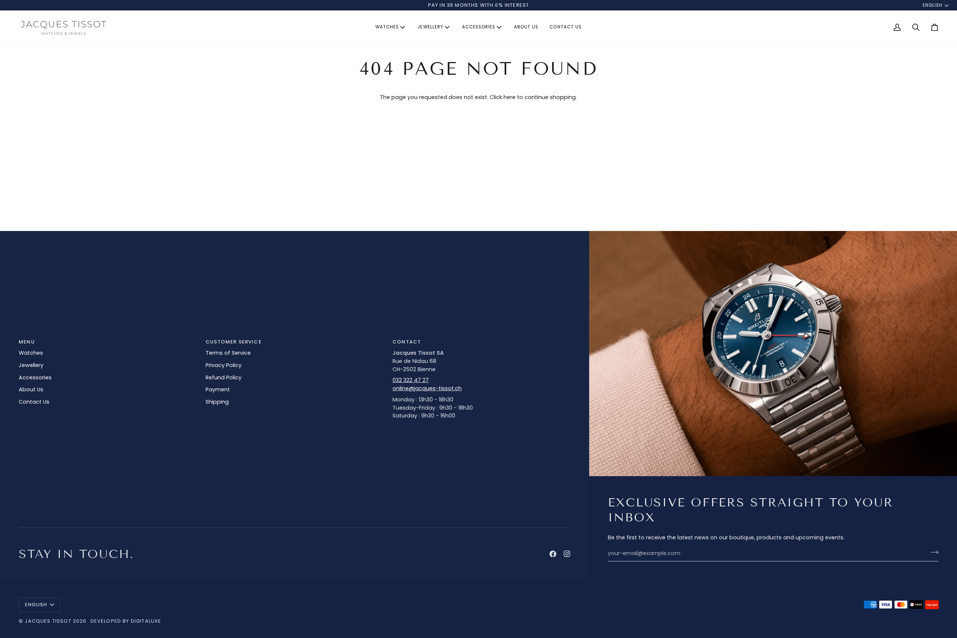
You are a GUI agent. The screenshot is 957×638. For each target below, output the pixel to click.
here (510, 97)
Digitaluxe (146, 621)
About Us (31, 389)
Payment (218, 389)
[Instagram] (567, 554)
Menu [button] (27, 341)
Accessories (35, 377)
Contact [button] (407, 341)
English (932, 5)
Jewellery (31, 365)
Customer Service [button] (234, 341)
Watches (31, 353)
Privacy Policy (223, 365)
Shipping (217, 402)
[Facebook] (553, 554)
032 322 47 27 (411, 380)
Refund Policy (223, 377)
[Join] (932, 552)
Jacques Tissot (48, 621)
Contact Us (34, 402)
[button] (391, 27)
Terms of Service (228, 353)
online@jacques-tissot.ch (427, 388)
